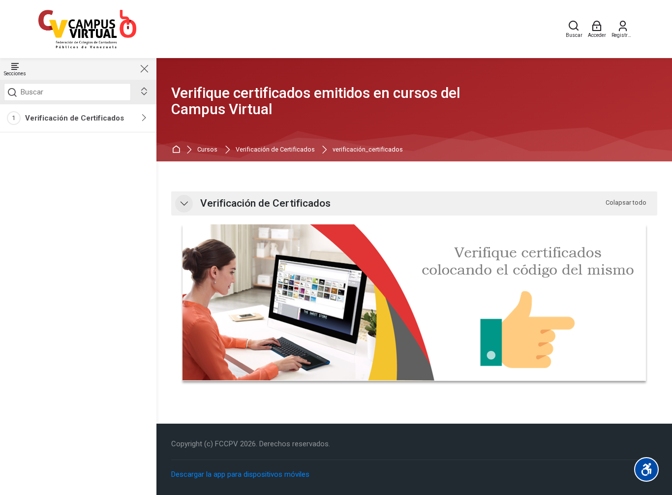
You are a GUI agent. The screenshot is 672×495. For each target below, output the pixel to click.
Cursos (207, 150)
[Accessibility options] (646, 469)
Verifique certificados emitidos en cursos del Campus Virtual (315, 101)
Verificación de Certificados (74, 118)
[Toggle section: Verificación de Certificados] (144, 118)
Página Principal (177, 150)
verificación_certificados (368, 150)
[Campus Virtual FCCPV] (87, 29)
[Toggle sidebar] (144, 69)
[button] (184, 204)
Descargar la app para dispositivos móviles (240, 474)
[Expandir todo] (144, 92)
